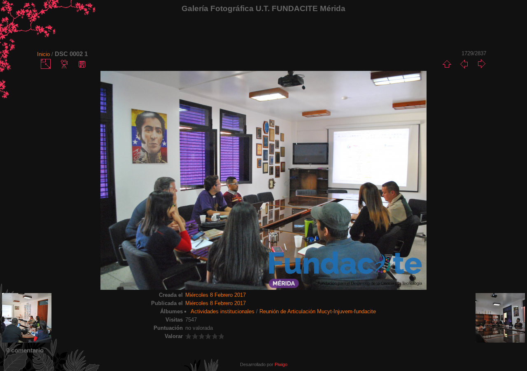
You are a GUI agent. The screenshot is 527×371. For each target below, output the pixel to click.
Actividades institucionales (222, 311)
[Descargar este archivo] (82, 64)
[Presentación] (64, 64)
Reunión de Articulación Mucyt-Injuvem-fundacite (317, 311)
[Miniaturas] (446, 64)
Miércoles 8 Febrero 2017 (215, 295)
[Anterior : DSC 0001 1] (464, 64)
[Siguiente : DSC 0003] (481, 64)
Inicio (43, 54)
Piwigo (281, 364)
